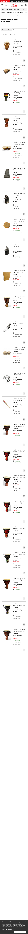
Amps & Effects (11, 12)
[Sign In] (22, 5)
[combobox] (19, 29)
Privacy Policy (17, 923)
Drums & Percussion (11, 16)
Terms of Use (23, 927)
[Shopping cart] (25, 5)
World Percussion (22, 16)
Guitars (3, 12)
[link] (19, 41)
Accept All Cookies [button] (20, 931)
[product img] (7, 46)
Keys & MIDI (20, 12)
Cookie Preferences (7, 929)
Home (3, 16)
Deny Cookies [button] (8, 931)
